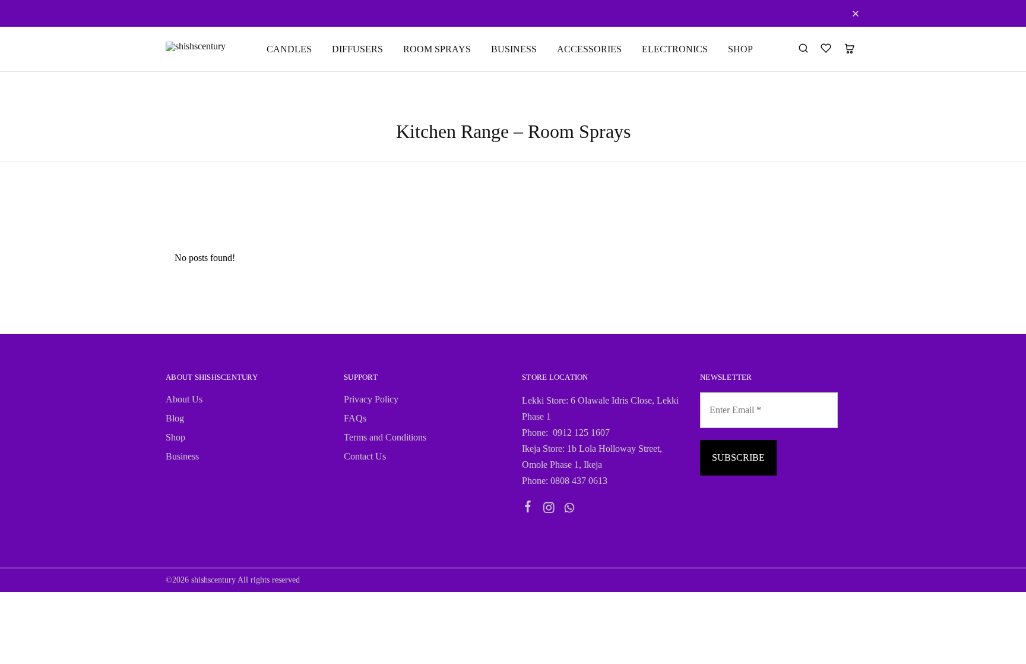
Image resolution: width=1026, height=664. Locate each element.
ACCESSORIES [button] (589, 49)
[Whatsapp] (569, 509)
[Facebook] (528, 508)
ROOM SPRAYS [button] (437, 49)
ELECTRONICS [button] (675, 49)
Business (182, 456)
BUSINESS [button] (514, 49)
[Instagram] (549, 509)
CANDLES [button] (289, 49)
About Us (184, 399)
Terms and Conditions (385, 437)
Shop (175, 437)
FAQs (355, 418)
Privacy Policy (371, 399)
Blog (175, 418)
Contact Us (365, 456)
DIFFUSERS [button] (357, 49)
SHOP (740, 49)
